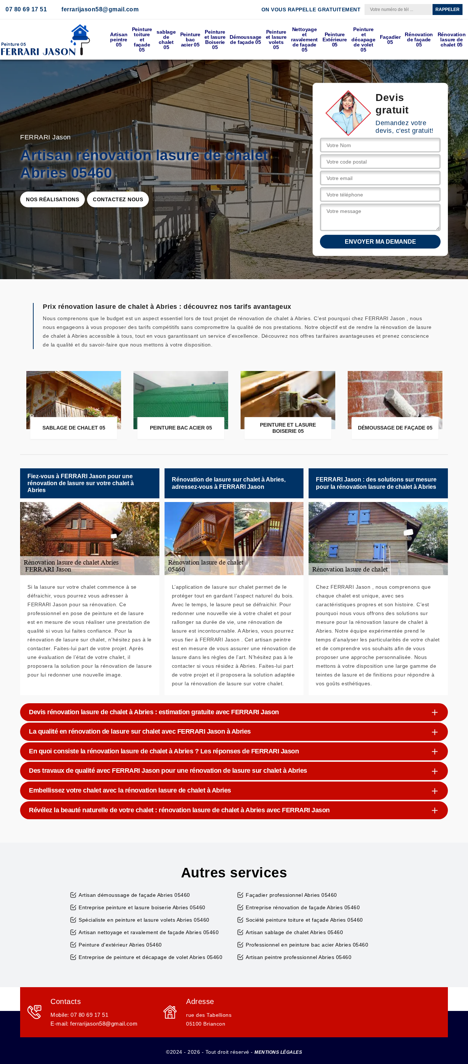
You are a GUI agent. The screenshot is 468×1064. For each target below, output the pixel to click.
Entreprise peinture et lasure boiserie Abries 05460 (142, 907)
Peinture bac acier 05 (190, 39)
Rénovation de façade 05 (419, 39)
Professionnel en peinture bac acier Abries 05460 (307, 945)
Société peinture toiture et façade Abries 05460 (304, 920)
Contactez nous (118, 199)
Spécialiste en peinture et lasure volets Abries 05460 (144, 920)
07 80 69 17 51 (26, 9)
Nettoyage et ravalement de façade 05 (304, 39)
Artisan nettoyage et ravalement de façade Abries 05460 (149, 932)
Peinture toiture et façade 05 (142, 39)
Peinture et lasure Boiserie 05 (214, 39)
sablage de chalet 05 (166, 39)
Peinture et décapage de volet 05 (363, 39)
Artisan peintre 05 (119, 39)
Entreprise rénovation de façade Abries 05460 (303, 907)
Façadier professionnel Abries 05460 (291, 895)
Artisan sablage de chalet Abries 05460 (294, 932)
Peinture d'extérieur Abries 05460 (120, 945)
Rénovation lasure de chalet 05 (452, 39)
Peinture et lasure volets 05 (276, 39)
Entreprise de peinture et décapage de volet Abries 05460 (150, 957)
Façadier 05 (390, 39)
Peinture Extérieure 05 (334, 39)
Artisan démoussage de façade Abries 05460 (134, 895)
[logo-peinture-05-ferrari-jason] (45, 39)
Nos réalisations (52, 199)
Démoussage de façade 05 (245, 39)
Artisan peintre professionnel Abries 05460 (298, 957)
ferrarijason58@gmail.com (100, 9)
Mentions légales (278, 1052)
